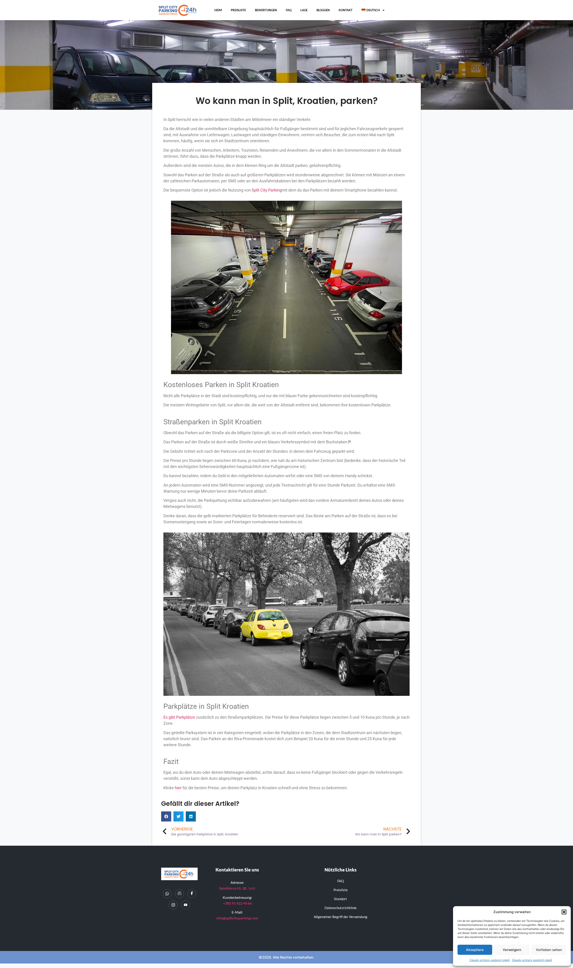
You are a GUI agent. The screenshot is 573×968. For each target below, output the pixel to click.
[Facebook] (191, 893)
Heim (218, 10)
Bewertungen (266, 10)
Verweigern (512, 950)
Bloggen (323, 10)
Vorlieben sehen (549, 950)
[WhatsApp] (167, 893)
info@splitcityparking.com (237, 918)
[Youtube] (185, 904)
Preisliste (238, 10)
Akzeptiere (475, 950)
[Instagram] (173, 904)
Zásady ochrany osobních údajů (490, 960)
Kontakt (346, 10)
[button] (564, 912)
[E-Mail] (179, 893)
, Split (237, 888)
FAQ (288, 10)
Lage (304, 10)
